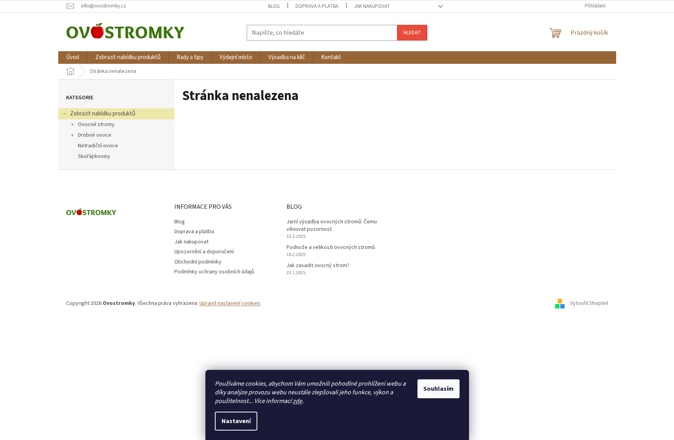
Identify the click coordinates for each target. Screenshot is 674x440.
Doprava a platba (316, 6)
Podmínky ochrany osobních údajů (214, 272)
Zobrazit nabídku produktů (102, 114)
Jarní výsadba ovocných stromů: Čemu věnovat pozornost (331, 225)
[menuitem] (72, 57)
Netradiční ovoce (98, 146)
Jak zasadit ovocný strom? (317, 265)
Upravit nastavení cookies (229, 303)
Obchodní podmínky (198, 262)
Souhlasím (438, 388)
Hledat (412, 33)
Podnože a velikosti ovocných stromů (330, 247)
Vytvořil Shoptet (589, 303)
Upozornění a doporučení (204, 252)
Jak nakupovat (372, 6)
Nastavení (236, 421)
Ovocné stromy (96, 124)
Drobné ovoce (94, 135)
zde (297, 401)
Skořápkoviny (94, 156)
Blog (274, 6)
